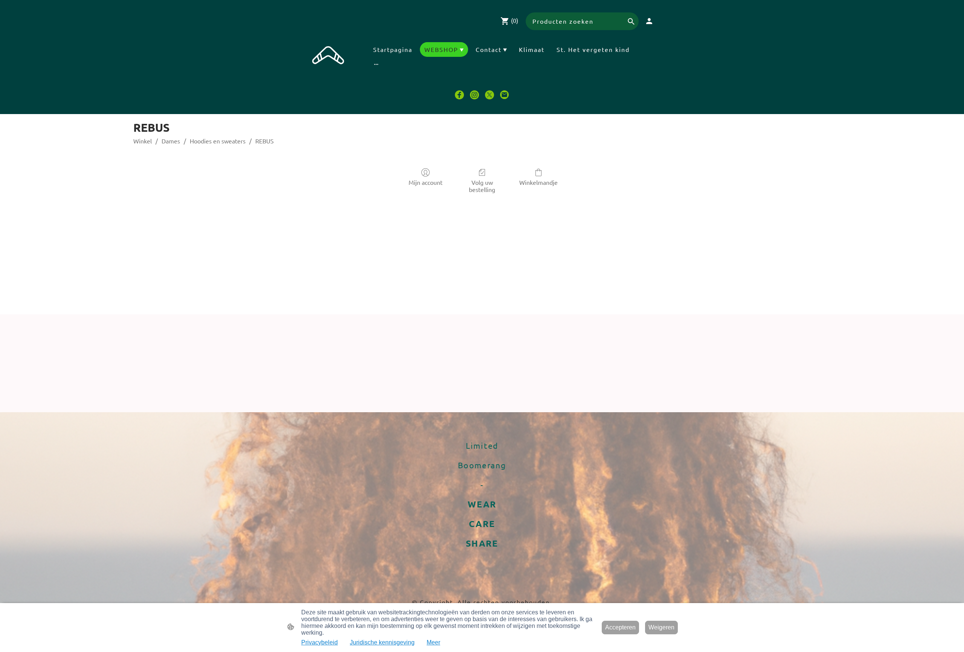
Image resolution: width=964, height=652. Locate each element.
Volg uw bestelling (482, 185)
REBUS (264, 141)
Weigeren (661, 627)
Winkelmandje (538, 182)
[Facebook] (459, 94)
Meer (433, 642)
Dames (171, 141)
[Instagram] (474, 94)
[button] (631, 21)
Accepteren (620, 627)
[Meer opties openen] (376, 64)
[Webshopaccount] (649, 21)
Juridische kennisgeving (382, 642)
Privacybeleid (319, 642)
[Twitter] (489, 94)
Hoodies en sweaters (218, 141)
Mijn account (425, 182)
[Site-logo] (328, 58)
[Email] (504, 94)
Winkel (142, 141)
